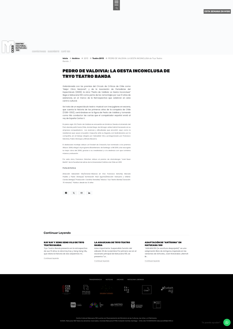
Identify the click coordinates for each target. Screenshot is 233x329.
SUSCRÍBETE (53, 51)
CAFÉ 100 (65, 51)
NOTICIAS (109, 279)
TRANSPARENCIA (95, 279)
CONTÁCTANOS (39, 51)
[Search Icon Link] (117, 9)
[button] (227, 322)
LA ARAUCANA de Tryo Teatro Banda (112, 244)
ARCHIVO (120, 279)
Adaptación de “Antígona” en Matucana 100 (163, 244)
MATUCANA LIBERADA (135, 279)
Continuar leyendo (51, 258)
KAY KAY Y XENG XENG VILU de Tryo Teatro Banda (64, 244)
